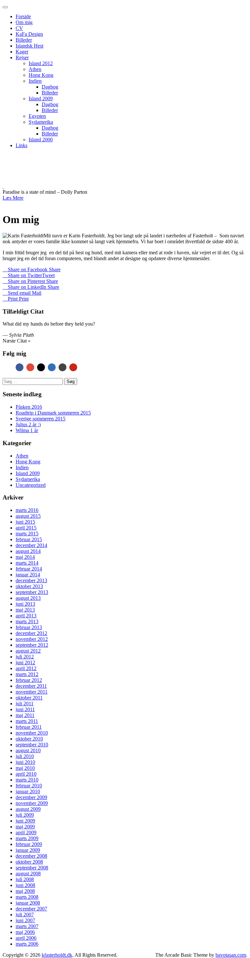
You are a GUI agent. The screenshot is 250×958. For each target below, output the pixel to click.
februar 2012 (29, 680)
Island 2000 (41, 139)
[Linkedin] (52, 367)
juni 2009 (25, 821)
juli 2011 (25, 703)
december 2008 (31, 856)
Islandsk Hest (29, 46)
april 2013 (26, 615)
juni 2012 (25, 662)
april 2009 (26, 832)
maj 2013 (25, 610)
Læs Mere (13, 198)
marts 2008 (27, 897)
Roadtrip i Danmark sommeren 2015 (53, 413)
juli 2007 (25, 914)
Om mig (24, 22)
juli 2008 (25, 879)
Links (21, 145)
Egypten (37, 116)
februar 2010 (29, 785)
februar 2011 (29, 727)
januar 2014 (28, 574)
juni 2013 (25, 604)
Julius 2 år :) (28, 424)
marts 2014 (27, 563)
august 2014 (28, 551)
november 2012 (32, 639)
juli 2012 (25, 656)
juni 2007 (25, 920)
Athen (35, 69)
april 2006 (26, 938)
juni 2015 (25, 522)
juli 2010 (25, 756)
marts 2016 (27, 510)
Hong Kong (41, 75)
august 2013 (28, 598)
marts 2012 (27, 674)
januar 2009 (28, 850)
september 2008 (32, 867)
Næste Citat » (17, 341)
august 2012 (28, 651)
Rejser (22, 57)
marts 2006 (27, 944)
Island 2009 (41, 98)
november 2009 (32, 803)
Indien (35, 81)
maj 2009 (25, 826)
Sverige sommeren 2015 (40, 418)
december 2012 (31, 633)
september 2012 (32, 645)
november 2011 (32, 692)
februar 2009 (29, 844)
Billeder (24, 40)
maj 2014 (25, 557)
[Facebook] (19, 367)
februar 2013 (29, 627)
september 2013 (32, 592)
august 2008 (28, 873)
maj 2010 (25, 768)
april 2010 (26, 774)
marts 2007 (27, 926)
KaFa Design (29, 34)
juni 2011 (25, 709)
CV (19, 28)
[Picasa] (62, 367)
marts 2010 (27, 779)
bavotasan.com (230, 955)
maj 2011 (25, 715)
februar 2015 (29, 539)
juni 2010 (25, 762)
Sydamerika (41, 122)
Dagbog (50, 87)
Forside (23, 16)
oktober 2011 (29, 697)
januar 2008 (28, 903)
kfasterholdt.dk (81, 168)
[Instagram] (41, 367)
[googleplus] (30, 367)
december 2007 (31, 908)
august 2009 (28, 809)
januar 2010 (28, 791)
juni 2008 (25, 885)
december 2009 (31, 797)
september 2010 (32, 744)
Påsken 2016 (29, 407)
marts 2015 (27, 533)
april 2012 (26, 668)
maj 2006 (25, 932)
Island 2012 (41, 63)
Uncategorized (31, 485)
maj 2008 (25, 891)
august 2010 (28, 750)
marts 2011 (27, 721)
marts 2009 (27, 838)
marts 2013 (27, 621)
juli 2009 (25, 815)
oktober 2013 (29, 586)
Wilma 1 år (27, 430)
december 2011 (31, 686)
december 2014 (31, 545)
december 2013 (31, 580)
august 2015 (28, 516)
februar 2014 (29, 568)
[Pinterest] (73, 367)
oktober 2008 (29, 862)
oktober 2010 (29, 738)
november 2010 (32, 733)
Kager (22, 51)
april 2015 (26, 527)
